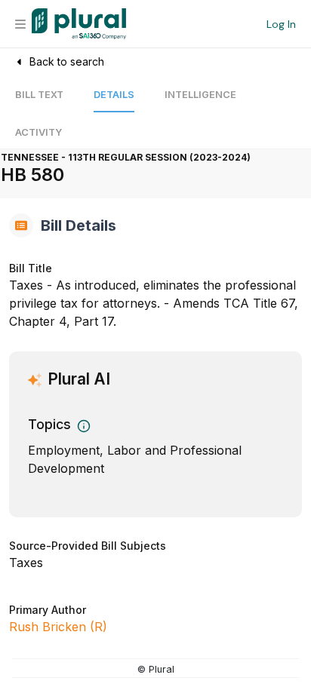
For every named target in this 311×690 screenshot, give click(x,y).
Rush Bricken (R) (58, 626)
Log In (281, 24)
